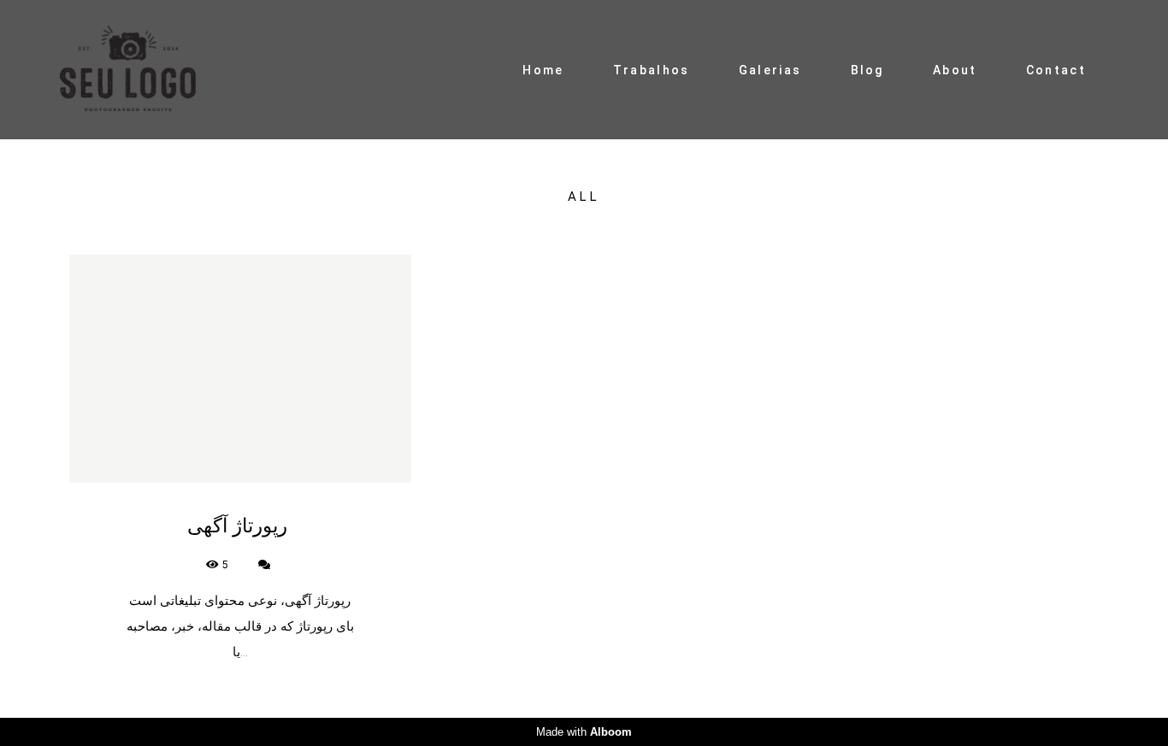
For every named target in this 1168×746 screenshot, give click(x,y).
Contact (1056, 70)
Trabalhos (651, 70)
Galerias (770, 70)
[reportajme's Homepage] (145, 70)
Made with (584, 731)
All (583, 197)
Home (542, 70)
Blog (867, 70)
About (955, 70)
